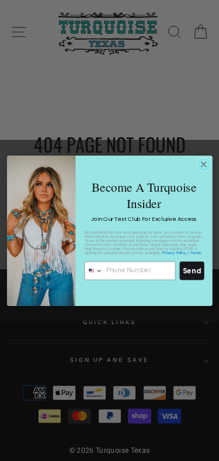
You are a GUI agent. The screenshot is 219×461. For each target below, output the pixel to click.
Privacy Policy (174, 252)
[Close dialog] (203, 164)
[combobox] (94, 270)
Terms (195, 252)
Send (191, 270)
